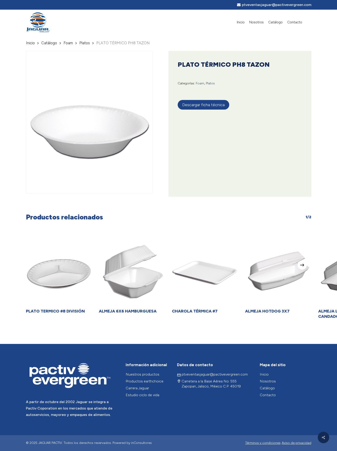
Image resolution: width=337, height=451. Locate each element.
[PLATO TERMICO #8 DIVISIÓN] (59, 267)
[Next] (302, 265)
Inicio (30, 43)
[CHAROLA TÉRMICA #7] (205, 267)
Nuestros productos (142, 374)
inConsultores (141, 443)
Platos (84, 43)
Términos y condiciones (263, 443)
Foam (68, 43)
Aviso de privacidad (296, 443)
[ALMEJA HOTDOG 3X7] (278, 267)
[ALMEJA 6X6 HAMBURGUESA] (132, 267)
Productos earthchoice (144, 381)
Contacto (268, 395)
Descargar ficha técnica (203, 104)
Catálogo (49, 43)
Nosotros (268, 381)
